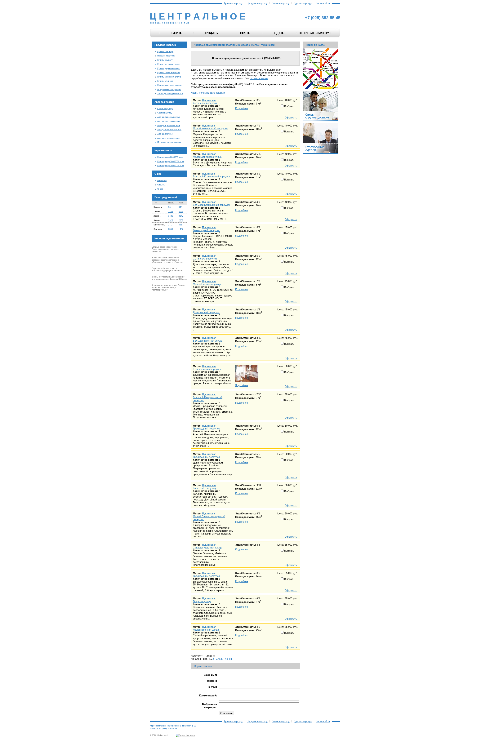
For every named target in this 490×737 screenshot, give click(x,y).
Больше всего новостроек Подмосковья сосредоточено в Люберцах (167, 249)
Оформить (291, 117)
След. (219, 658)
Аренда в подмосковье (168, 138)
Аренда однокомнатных (168, 117)
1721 (170, 216)
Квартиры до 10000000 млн (170, 161)
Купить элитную (165, 81)
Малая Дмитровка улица (207, 156)
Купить (176, 33)
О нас (160, 189)
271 (170, 225)
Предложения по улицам (169, 89)
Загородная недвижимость (170, 93)
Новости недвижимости (169, 238)
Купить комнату (165, 60)
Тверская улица (202, 601)
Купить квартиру (233, 3)
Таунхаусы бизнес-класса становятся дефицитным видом (167, 269)
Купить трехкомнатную (168, 72)
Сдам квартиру (164, 113)
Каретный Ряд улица (205, 488)
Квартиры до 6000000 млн (170, 157)
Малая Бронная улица (206, 629)
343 (180, 207)
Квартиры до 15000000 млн (170, 165)
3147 (181, 216)
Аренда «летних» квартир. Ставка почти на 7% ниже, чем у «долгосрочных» (168, 287)
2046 (181, 211)
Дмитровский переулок (206, 312)
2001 (181, 220)
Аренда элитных (165, 134)
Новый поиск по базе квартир (208, 92)
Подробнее (241, 108)
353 (180, 225)
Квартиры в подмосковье (169, 85)
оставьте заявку (259, 78)
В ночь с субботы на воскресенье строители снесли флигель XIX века (169, 278)
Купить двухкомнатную (168, 68)
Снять (245, 33)
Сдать (279, 33)
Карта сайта (323, 3)
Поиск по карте (315, 44)
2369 (170, 229)
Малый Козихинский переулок (210, 128)
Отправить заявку (314, 33)
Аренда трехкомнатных (168, 125)
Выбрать (288, 106)
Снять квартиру (281, 3)
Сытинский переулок (205, 103)
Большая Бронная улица (207, 340)
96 (169, 207)
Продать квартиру (257, 3)
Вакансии (162, 180)
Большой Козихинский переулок (211, 176)
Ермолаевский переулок (207, 369)
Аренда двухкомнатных (168, 121)
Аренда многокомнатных (169, 129)
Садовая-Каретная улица (207, 547)
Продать (211, 33)
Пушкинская (209, 100)
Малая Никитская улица (207, 284)
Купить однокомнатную (168, 64)
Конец (228, 658)
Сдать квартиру (303, 3)
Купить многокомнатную (169, 77)
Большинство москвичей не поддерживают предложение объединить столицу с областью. (168, 259)
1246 (170, 211)
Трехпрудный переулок (206, 230)
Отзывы (161, 185)
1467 (181, 229)
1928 (170, 220)
